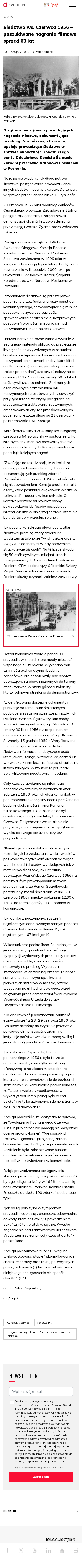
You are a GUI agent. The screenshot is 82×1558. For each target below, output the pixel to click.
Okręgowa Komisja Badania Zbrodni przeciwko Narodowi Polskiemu (38, 1334)
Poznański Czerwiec (17, 1322)
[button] (77, 1511)
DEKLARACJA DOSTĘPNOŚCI (61, 1539)
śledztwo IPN (44, 1322)
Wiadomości (44, 52)
